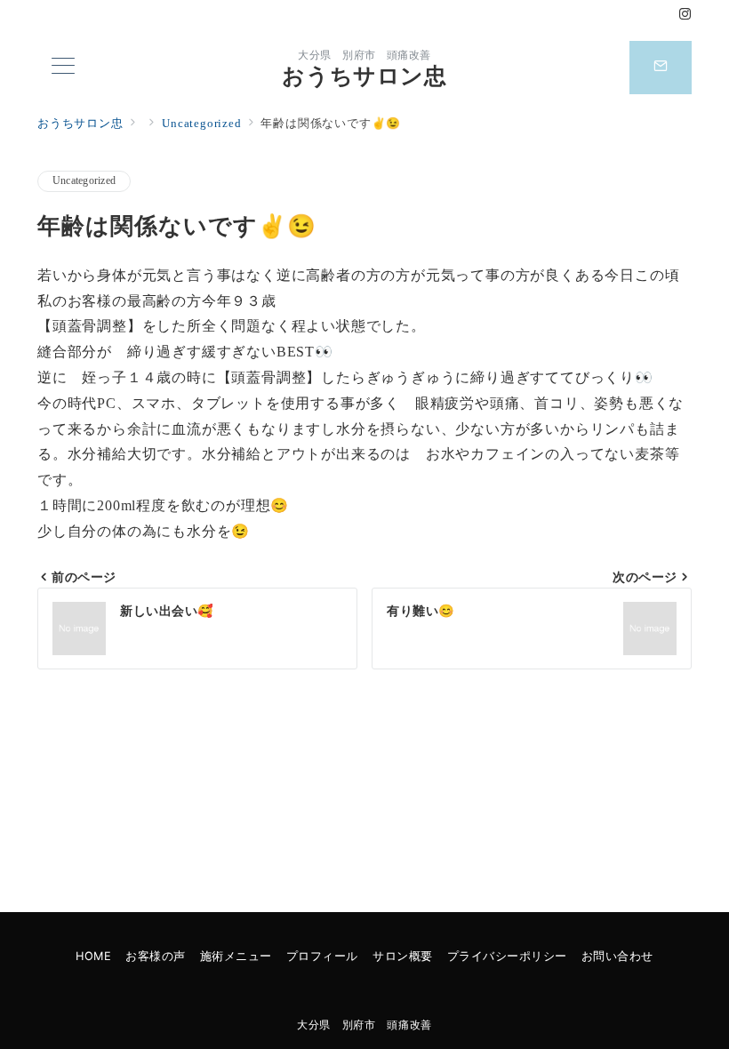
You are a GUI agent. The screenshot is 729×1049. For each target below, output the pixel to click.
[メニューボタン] (63, 67)
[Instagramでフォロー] (685, 15)
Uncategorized (84, 181)
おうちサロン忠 (364, 76)
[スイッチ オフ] (660, 67)
